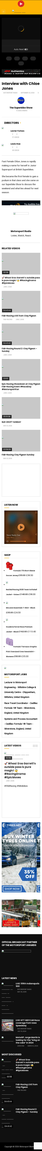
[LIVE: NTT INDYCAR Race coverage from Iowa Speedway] (7, 1025)
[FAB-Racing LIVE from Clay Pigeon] (21, 302)
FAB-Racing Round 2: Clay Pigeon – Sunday (19, 350)
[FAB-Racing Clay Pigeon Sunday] (21, 441)
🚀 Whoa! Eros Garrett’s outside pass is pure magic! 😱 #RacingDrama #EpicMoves (21, 280)
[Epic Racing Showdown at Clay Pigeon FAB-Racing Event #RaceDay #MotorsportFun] (21, 370)
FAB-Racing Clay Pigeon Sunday (18, 454)
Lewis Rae (15, 143)
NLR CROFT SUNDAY (11, 422)
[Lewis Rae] (5, 147)
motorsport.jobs (15, 674)
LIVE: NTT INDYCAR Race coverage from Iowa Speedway (28, 1023)
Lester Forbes (17, 130)
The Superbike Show (21, 107)
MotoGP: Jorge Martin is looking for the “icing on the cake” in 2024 (28, 1040)
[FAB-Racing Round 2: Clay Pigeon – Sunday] (21, 334)
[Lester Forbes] (5, 134)
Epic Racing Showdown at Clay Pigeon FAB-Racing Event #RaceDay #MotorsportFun (21, 387)
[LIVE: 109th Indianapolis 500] (7, 999)
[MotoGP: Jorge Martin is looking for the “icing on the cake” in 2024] (7, 1039)
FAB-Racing (7, 319)
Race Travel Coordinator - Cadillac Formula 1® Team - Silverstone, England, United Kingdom (21, 708)
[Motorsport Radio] (21, 11)
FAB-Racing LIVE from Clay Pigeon (19, 315)
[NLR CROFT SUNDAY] (21, 408)
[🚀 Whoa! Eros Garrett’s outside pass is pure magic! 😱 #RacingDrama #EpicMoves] (21, 264)
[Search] (39, 11)
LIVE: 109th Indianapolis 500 (27, 985)
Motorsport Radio (10, 93)
